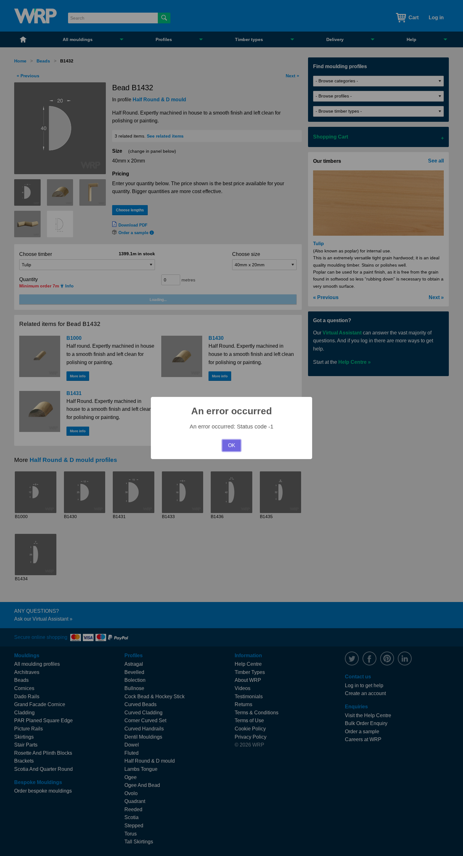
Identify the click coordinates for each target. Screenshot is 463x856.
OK (231, 445)
